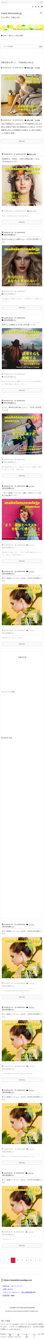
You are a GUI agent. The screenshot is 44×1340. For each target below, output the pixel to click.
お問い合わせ (8, 1289)
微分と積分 (32, 154)
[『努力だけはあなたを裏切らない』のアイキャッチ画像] (22, 265)
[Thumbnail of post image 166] (22, 348)
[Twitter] (32, 7)
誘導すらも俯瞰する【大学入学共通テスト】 (19, 324)
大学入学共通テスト (10, 234)
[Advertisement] (22, 675)
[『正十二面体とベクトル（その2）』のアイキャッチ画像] (22, 1123)
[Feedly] (41, 7)
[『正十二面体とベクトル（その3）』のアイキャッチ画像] (22, 1040)
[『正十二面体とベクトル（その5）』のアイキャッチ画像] (22, 604)
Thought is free (33, 1311)
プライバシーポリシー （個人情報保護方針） (20, 1292)
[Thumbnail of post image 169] (22, 1206)
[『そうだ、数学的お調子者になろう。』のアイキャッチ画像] (22, 433)
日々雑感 (37, 68)
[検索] (41, 2)
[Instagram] (35, 7)
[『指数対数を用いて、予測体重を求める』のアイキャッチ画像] (21, 96)
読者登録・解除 (9, 1295)
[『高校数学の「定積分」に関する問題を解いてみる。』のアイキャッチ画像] (22, 185)
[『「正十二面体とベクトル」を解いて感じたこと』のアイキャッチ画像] (22, 519)
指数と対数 (30, 68)
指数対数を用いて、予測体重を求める (17, 62)
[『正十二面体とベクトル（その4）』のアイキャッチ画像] (22, 957)
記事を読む (22, 141)
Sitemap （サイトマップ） (13, 1286)
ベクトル (31, 486)
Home (5, 35)
